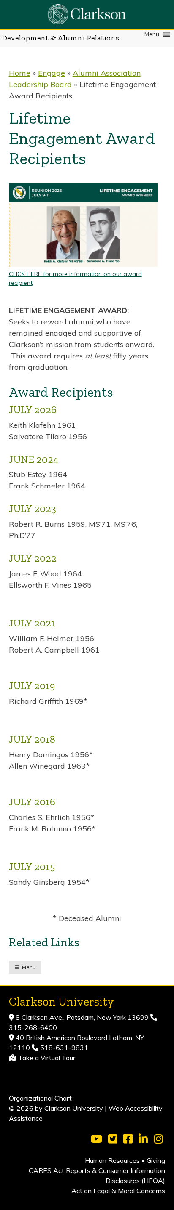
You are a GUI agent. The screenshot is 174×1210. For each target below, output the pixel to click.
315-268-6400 (33, 1027)
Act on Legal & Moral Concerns (118, 1190)
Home (19, 73)
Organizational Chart (40, 1098)
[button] (151, 34)
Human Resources (112, 1160)
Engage (51, 73)
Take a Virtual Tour (46, 1057)
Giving (156, 1160)
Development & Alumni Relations (60, 37)
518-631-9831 (63, 1047)
